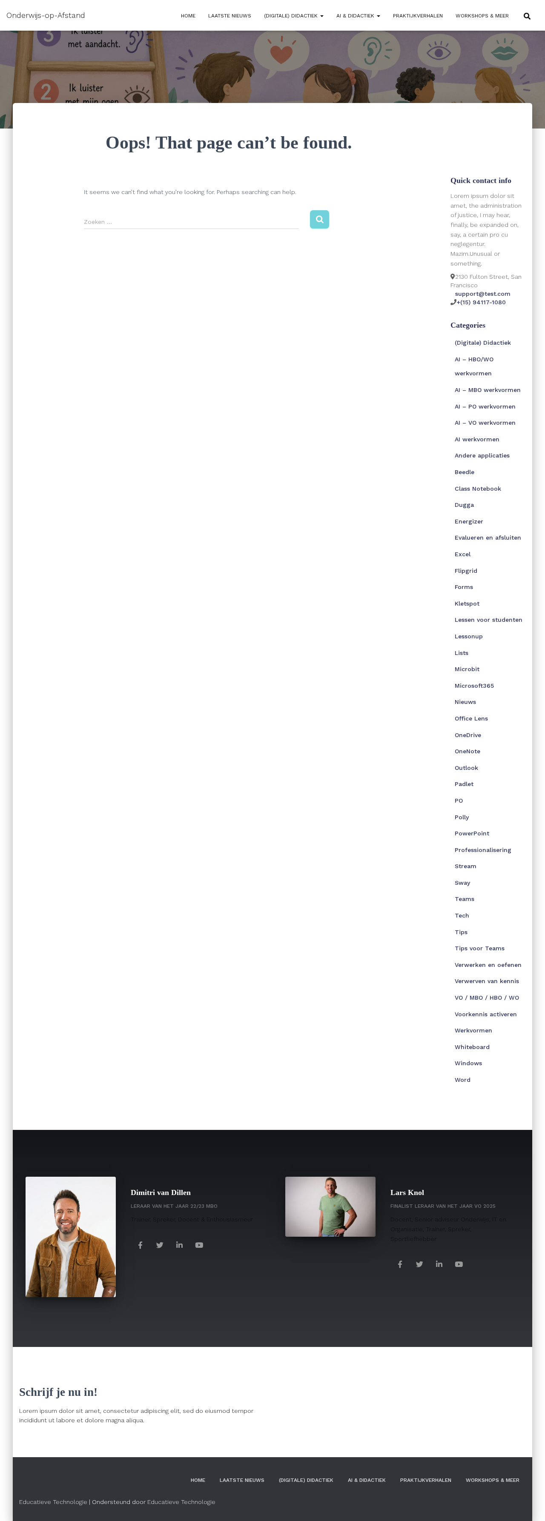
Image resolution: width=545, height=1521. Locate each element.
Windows (468, 1063)
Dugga (464, 504)
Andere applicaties (482, 455)
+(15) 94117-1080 (481, 302)
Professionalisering (483, 849)
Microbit (467, 669)
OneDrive (468, 735)
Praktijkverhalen (418, 16)
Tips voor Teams (480, 948)
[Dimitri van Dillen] (140, 1244)
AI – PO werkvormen (485, 406)
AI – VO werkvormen (485, 422)
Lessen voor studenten (488, 619)
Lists (461, 652)
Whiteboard (472, 1047)
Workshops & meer (482, 16)
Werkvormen (473, 1030)
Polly (462, 817)
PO (459, 800)
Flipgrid (466, 570)
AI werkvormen (477, 439)
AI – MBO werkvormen (488, 389)
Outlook (466, 767)
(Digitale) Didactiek (291, 16)
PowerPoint (472, 833)
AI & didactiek (356, 16)
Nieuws (465, 701)
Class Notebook (478, 488)
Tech (462, 915)
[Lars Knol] (400, 1263)
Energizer (469, 521)
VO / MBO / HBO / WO (487, 997)
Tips (461, 932)
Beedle (464, 472)
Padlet (464, 784)
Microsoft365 (474, 685)
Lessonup (469, 636)
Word (462, 1079)
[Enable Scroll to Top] (528, 1504)
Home (188, 16)
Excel (462, 554)
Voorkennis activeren (486, 1014)
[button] (321, 16)
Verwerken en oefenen (488, 964)
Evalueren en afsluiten (488, 537)
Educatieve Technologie (53, 1501)
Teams (464, 898)
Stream (465, 866)
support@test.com (483, 293)
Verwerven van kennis (487, 981)
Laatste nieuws (229, 16)
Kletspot (467, 603)
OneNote (467, 751)
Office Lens (471, 718)
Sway (462, 882)
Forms (464, 586)
